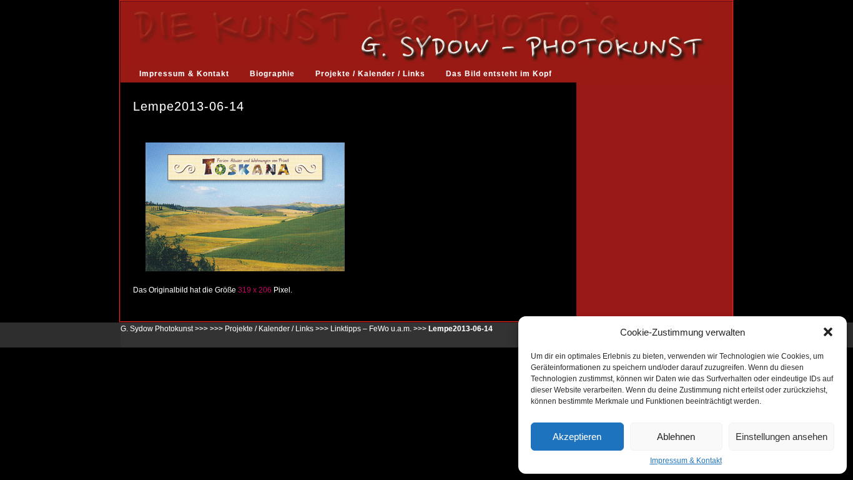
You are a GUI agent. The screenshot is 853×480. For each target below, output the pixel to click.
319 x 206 (255, 290)
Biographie (272, 73)
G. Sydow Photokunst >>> (164, 328)
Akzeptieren (577, 436)
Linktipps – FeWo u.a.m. (371, 328)
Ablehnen (676, 436)
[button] (828, 332)
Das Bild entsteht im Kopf (499, 73)
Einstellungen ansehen (781, 436)
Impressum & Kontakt (686, 460)
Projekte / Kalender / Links (370, 73)
